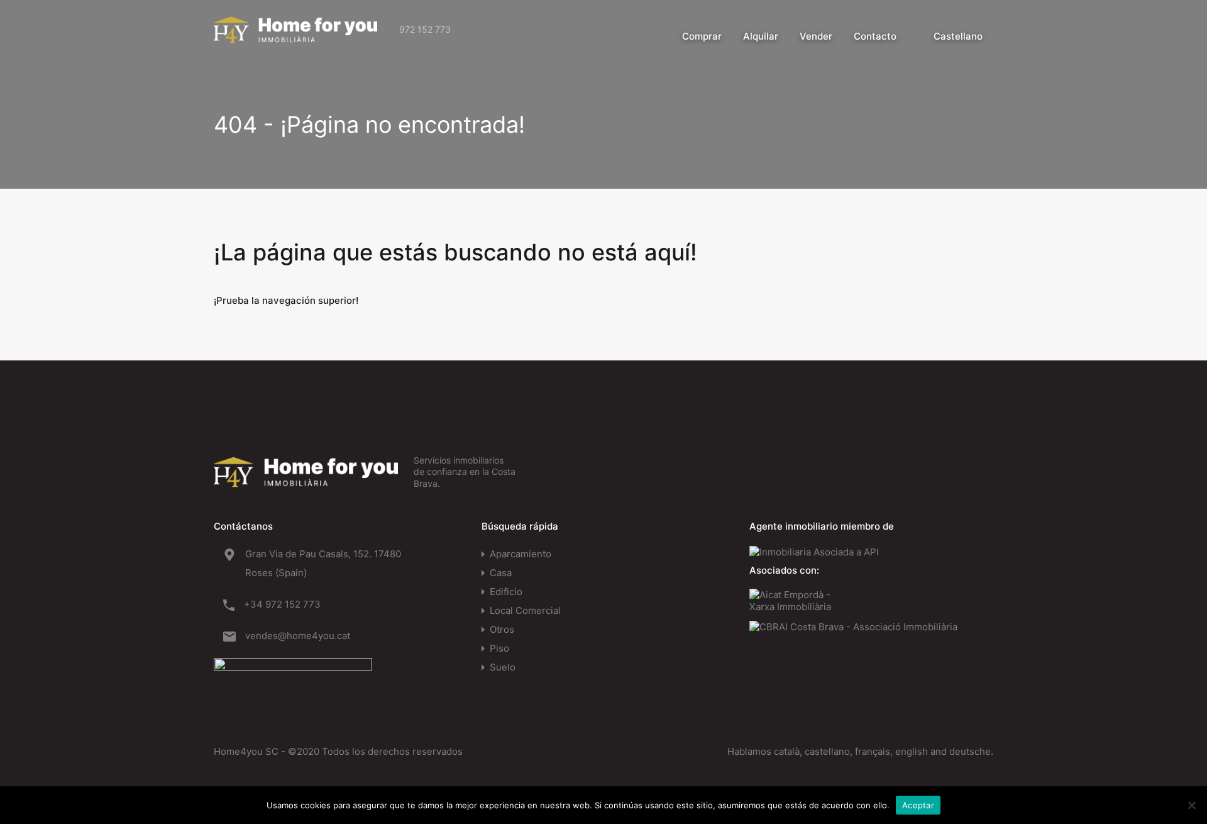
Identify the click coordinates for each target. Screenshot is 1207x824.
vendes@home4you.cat (297, 636)
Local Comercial (525, 610)
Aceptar (918, 805)
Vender (816, 36)
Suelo (502, 667)
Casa (501, 573)
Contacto (875, 36)
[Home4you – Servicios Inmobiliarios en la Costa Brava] (295, 37)
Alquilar (760, 36)
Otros (502, 629)
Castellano (958, 36)
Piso (499, 648)
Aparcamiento (520, 554)
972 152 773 (425, 29)
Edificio (506, 592)
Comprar (702, 36)
